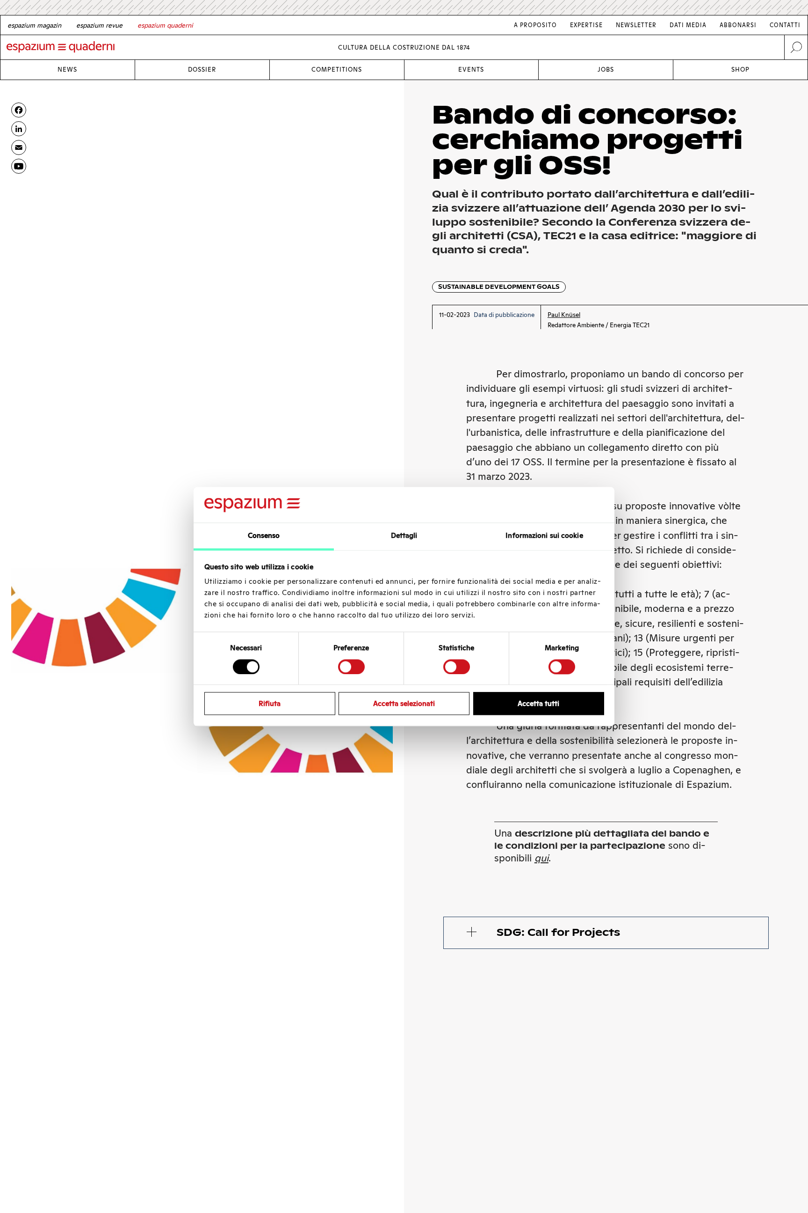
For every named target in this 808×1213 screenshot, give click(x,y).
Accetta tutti (538, 703)
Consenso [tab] (264, 536)
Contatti (785, 25)
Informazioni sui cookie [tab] (544, 536)
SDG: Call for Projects (558, 932)
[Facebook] (18, 110)
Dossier (202, 69)
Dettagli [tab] (404, 536)
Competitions (336, 69)
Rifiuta (270, 703)
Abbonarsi (738, 25)
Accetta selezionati (404, 703)
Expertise (586, 25)
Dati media (688, 25)
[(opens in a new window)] (18, 166)
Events (471, 69)
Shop (740, 69)
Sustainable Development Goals (499, 287)
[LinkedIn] (18, 128)
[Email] (18, 147)
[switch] (351, 666)
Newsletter (636, 25)
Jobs (606, 69)
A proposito (535, 25)
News (67, 69)
